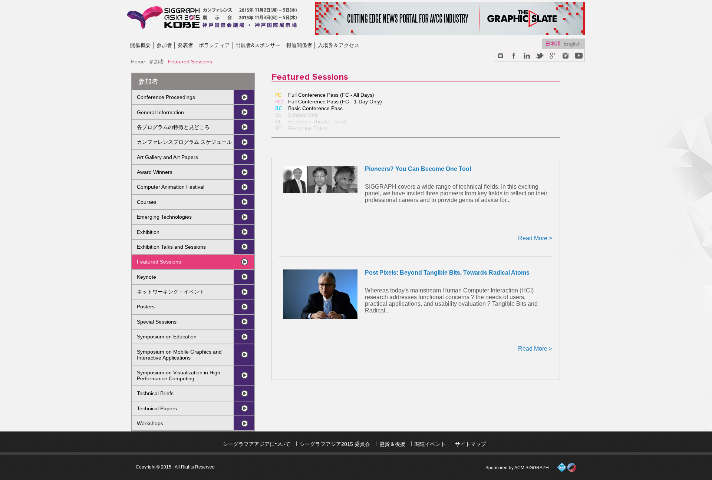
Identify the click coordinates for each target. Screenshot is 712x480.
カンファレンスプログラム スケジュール (184, 142)
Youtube (578, 55)
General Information (160, 112)
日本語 (553, 44)
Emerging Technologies (164, 217)
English (572, 44)
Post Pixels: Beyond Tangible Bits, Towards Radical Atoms (447, 272)
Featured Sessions (159, 262)
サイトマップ (470, 444)
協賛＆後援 (392, 444)
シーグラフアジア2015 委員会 (335, 444)
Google (552, 55)
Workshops (150, 423)
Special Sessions (157, 322)
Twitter (539, 55)
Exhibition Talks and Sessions (171, 247)
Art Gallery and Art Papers (167, 157)
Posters (146, 306)
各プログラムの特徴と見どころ (173, 127)
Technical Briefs (155, 393)
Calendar (500, 55)
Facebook (513, 55)
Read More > (535, 238)
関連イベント (430, 444)
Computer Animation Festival (170, 187)
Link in (526, 55)
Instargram (565, 55)
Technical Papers (157, 408)
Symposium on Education (167, 337)
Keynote (146, 277)
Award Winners (154, 172)
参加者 (156, 61)
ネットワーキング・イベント (170, 292)
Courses (146, 202)
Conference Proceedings (166, 97)
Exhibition (148, 232)
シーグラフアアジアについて (256, 444)
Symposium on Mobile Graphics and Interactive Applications (179, 355)
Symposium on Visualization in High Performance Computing (178, 375)
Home (138, 61)
